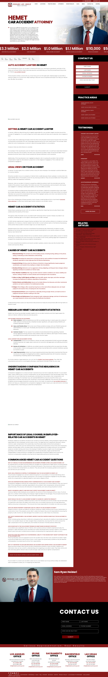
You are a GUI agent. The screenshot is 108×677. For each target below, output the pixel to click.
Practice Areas (52, 3)
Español (98, 3)
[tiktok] (16, 673)
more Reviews (90, 211)
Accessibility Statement (75, 674)
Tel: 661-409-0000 (72, 662)
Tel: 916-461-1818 (54, 663)
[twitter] (14, 673)
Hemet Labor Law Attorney (88, 114)
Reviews (50, 674)
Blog (78, 3)
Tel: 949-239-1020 (35, 663)
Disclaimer (86, 674)
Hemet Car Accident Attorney (89, 107)
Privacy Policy (63, 674)
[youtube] (18, 673)
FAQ (40, 674)
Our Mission (23, 674)
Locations (42, 3)
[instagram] (10, 673)
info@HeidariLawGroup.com (17, 665)
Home (36, 3)
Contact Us (96, 1)
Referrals (31, 674)
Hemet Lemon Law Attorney (88, 118)
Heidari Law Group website (45, 359)
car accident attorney (60, 381)
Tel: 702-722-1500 (90, 662)
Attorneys (61, 3)
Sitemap (44, 674)
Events (56, 674)
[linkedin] (12, 673)
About (10, 674)
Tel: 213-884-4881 (17, 662)
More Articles (78, 249)
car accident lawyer (19, 72)
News (83, 3)
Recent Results (70, 3)
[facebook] (8, 673)
